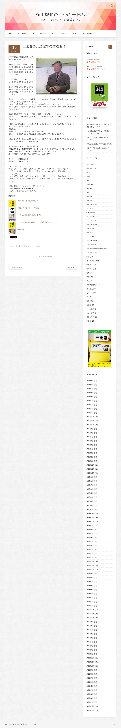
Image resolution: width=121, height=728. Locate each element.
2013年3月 (90, 598)
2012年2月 (90, 650)
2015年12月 (90, 465)
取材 (88, 180)
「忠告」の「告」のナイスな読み (28, 208)
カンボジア (90, 313)
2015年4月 (90, 497)
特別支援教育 (91, 212)
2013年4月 (90, 594)
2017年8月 (90, 385)
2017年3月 (90, 405)
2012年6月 (90, 634)
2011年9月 (90, 670)
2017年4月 (90, 401)
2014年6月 (90, 537)
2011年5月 (90, 686)
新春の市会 (20, 229)
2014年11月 (90, 517)
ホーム (9, 34)
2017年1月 (90, 413)
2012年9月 (90, 622)
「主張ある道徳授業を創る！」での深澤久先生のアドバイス (37, 222)
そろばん (89, 200)
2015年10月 (90, 473)
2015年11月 (90, 469)
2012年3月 (90, 646)
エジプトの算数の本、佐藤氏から (98, 148)
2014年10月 (90, 521)
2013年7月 (90, 581)
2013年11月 (90, 565)
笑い (88, 172)
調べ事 (88, 232)
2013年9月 (90, 573)
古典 (38, 246)
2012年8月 (90, 626)
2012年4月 (90, 642)
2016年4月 (90, 449)
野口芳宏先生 (20, 246)
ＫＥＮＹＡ (90, 317)
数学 (88, 277)
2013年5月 (90, 590)
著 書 (74, 34)
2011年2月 (90, 698)
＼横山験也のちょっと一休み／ (27, 724)
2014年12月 (90, 513)
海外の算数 (90, 224)
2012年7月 (90, 630)
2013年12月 (90, 561)
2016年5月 (90, 445)
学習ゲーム (90, 265)
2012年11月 (90, 614)
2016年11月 (90, 421)
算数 (88, 273)
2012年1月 (90, 654)
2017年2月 (90, 409)
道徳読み (89, 269)
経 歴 (53, 34)
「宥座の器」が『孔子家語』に (27, 201)
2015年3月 (90, 501)
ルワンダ (89, 220)
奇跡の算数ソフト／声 (26, 34)
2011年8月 (90, 674)
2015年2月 (90, 505)
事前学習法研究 (91, 285)
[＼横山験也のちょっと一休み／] (60, 29)
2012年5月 (90, 638)
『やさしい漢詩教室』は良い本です (29, 215)
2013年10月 (90, 569)
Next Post (71, 268)
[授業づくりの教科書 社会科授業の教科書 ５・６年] (99, 96)
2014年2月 (90, 553)
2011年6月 (90, 682)
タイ (88, 192)
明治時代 (89, 188)
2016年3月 (90, 453)
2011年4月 (90, 690)
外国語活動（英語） (93, 261)
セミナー (33, 246)
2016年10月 (90, 425)
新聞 (88, 176)
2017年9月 (90, 380)
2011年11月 (90, 662)
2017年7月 (90, 389)
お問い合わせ (87, 34)
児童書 (88, 305)
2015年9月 (90, 477)
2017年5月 (90, 397)
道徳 (27, 246)
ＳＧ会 (88, 228)
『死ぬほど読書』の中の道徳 (96, 144)
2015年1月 (90, 509)
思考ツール (90, 245)
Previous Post (16, 268)
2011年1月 (90, 702)
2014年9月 (90, 525)
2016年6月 (90, 441)
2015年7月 (90, 485)
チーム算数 (90, 204)
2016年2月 (90, 457)
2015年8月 (90, 481)
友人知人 (89, 289)
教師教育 (89, 196)
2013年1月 (90, 606)
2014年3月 (90, 549)
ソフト (88, 237)
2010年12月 (90, 706)
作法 (88, 281)
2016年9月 (90, 429)
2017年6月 (90, 393)
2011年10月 (90, 666)
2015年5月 (90, 493)
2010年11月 (90, 710)
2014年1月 (90, 557)
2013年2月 (90, 602)
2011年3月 (90, 694)
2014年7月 (90, 533)
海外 (88, 184)
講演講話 (64, 34)
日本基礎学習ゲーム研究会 (95, 249)
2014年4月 (90, 545)
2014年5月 (90, 541)
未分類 (88, 321)
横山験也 (43, 34)
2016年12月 (90, 417)
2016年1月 (90, 461)
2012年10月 (90, 618)
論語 (88, 257)
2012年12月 (90, 610)
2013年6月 (90, 585)
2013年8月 (90, 577)
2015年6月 (90, 489)
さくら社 (89, 309)
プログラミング (91, 253)
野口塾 (88, 208)
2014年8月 (90, 529)
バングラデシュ (91, 241)
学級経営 (89, 168)
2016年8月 (90, 433)
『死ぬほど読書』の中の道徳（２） (98, 137)
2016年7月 (90, 437)
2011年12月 (90, 658)
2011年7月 (90, 678)
